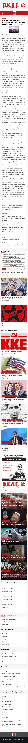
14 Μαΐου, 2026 (5, 543)
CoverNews (20, 739)
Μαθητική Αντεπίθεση (7, 661)
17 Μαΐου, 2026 (5, 526)
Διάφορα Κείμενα (6, 610)
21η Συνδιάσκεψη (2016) (7, 594)
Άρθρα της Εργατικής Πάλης (8, 370)
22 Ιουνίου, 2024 (5, 302)
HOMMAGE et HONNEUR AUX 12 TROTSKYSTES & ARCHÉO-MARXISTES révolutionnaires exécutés (13, 273)
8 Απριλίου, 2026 (6, 577)
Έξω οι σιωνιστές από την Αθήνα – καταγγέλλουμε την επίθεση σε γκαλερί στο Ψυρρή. (13, 557)
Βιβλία (3, 621)
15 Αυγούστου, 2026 (6, 354)
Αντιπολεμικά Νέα (6, 499)
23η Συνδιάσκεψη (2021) (7, 588)
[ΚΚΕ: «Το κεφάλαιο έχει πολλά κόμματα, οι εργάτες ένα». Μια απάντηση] (14, 341)
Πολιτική (4, 639)
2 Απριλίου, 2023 (20, 24)
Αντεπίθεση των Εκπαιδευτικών (9, 656)
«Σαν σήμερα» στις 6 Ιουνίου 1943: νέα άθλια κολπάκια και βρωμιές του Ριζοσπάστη (12, 424)
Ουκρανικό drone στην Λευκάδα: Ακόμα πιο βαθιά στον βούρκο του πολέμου (13, 540)
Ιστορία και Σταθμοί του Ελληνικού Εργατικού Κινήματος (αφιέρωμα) (12, 720)
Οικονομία (4, 636)
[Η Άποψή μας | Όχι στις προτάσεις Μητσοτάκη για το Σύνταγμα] (14, 436)
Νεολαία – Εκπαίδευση (7, 709)
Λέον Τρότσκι (5, 641)
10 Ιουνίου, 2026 (5, 426)
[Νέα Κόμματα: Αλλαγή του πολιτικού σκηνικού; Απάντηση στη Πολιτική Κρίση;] (14, 389)
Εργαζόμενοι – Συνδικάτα (8, 706)
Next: (13, 244)
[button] (2, 13)
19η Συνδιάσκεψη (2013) (7, 599)
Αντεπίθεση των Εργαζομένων (9, 653)
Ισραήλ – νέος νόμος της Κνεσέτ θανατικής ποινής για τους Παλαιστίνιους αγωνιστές (13, 523)
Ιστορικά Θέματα (6, 717)
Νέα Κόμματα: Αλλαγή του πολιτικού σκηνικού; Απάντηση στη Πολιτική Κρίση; (13, 400)
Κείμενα (4, 348)
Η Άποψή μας (16, 370)
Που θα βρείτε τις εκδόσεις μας (9, 619)
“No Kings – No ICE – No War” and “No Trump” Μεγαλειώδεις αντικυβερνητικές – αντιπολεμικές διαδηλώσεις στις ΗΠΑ (13, 574)
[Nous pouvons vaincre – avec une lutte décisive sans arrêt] (14, 313)
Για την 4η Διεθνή (6, 607)
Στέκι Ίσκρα (5, 671)
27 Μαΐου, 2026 (5, 275)
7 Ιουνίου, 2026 (5, 450)
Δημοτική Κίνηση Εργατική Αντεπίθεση (11, 673)
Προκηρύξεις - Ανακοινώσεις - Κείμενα (13, 348)
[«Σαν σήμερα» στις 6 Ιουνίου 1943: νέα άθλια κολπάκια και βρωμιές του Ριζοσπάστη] (14, 413)
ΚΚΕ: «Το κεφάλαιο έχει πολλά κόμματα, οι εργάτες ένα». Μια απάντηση (12, 352)
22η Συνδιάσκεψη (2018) (7, 591)
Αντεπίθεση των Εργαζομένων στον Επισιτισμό (13, 679)
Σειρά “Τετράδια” (6, 624)
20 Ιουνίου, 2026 (5, 402)
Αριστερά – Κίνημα (6, 704)
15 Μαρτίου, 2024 (6, 327)
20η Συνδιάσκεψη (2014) (7, 596)
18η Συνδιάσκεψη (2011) (7, 602)
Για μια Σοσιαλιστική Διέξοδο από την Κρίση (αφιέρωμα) (12, 725)
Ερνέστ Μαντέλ (5, 644)
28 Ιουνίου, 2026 (5, 378)
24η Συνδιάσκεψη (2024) (7, 586)
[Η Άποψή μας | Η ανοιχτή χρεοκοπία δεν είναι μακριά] (14, 365)
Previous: (10, 238)
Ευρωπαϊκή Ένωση (6, 701)
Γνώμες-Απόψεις (6, 633)
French (4, 18)
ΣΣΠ (3, 681)
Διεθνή (3, 714)
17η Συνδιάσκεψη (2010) (7, 604)
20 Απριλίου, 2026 (6, 560)
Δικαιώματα (5, 712)
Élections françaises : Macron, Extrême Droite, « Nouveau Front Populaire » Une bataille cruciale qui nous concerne (13, 299)
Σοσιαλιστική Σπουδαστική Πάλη (9, 659)
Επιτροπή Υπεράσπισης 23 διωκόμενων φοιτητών (13, 686)
